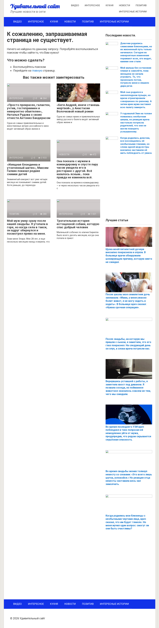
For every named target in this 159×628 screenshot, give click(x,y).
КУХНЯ (109, 5)
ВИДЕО (75, 5)
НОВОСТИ (124, 5)
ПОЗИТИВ (141, 5)
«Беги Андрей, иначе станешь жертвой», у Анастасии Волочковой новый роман (78, 108)
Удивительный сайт (35, 6)
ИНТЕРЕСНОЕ (92, 5)
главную (37, 70)
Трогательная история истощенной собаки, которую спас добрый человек (78, 224)
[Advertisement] (129, 187)
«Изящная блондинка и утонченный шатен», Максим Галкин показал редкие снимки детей (27, 169)
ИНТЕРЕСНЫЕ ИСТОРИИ (133, 11)
